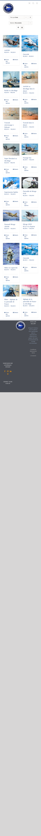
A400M (7, 50)
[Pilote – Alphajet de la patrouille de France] (11, 291)
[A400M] (11, 41)
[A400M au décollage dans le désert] (30, 77)
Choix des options (8, 61)
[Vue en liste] (22, 27)
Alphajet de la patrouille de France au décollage (29, 301)
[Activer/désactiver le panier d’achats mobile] (29, 3)
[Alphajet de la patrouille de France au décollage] (30, 290)
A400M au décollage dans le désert (28, 89)
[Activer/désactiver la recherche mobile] (33, 3)
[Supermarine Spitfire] (11, 183)
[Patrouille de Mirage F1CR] (30, 182)
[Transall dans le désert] (30, 114)
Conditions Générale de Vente (33, 351)
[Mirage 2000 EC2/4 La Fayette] (30, 215)
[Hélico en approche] (11, 254)
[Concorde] (30, 43)
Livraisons (33, 355)
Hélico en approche (10, 268)
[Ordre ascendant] (30, 17)
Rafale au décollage (10, 90)
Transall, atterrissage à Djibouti (9, 125)
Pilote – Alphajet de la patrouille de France (10, 302)
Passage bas (27, 158)
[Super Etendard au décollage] (11, 150)
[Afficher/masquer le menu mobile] (37, 3)
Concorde (26, 54)
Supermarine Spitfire (11, 192)
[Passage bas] (30, 149)
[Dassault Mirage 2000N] (11, 215)
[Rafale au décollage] (11, 79)
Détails (16, 59)
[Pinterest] (8, 374)
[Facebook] (5, 371)
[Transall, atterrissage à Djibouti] (11, 114)
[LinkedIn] (10, 371)
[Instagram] (8, 371)
